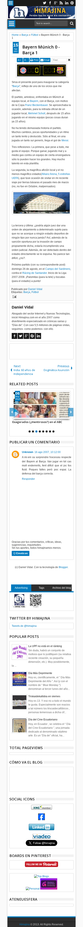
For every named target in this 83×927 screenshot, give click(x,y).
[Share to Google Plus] (25, 415)
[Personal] (33, 888)
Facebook (50, 3)
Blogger (63, 567)
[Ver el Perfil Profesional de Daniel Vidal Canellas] (42, 838)
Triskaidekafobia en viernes (44, 696)
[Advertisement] (46, 351)
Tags (41, 587)
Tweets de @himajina (24, 625)
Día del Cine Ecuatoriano (42, 719)
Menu (10, 3)
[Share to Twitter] (20, 415)
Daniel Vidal (35, 289)
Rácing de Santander (34, 272)
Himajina (24, 924)
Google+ (55, 3)
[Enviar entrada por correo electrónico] (13, 297)
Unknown (27, 452)
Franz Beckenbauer (36, 105)
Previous (70, 412)
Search (71, 23)
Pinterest (72, 3)
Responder (28, 478)
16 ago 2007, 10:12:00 (47, 452)
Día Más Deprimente (40, 673)
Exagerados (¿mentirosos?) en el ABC (37, 422)
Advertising (21, 587)
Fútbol (35, 292)
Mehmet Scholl (36, 113)
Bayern (34, 101)
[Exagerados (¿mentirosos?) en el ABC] (41, 405)
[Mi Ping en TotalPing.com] (48, 888)
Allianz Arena (49, 174)
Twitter (44, 3)
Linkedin (66, 3)
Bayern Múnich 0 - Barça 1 (41, 50)
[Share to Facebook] (16, 415)
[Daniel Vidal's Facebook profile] (41, 819)
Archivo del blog (61, 587)
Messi (65, 140)
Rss (61, 3)
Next (12, 412)
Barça (16, 86)
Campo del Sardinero (57, 268)
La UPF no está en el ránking (45, 646)
